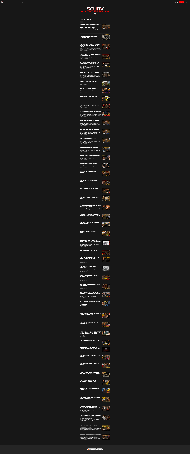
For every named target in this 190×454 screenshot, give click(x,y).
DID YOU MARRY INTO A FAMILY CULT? (89, 250)
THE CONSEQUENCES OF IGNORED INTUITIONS (88, 267)
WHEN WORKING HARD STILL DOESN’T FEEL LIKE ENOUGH (90, 150)
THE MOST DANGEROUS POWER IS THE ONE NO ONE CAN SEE (90, 391)
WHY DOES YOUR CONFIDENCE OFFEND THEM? (89, 130)
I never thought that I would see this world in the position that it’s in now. (90, 226)
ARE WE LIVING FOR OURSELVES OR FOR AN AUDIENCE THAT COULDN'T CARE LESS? (90, 175)
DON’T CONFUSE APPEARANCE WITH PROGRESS (89, 148)
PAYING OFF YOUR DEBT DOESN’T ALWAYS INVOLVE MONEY (90, 223)
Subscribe (182, 2)
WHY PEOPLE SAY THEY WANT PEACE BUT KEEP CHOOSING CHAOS (90, 367)
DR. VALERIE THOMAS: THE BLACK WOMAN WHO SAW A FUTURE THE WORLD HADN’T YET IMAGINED (90, 303)
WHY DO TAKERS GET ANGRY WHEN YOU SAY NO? (90, 356)
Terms (97, 446)
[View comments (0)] (87, 32)
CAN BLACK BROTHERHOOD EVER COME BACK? (89, 121)
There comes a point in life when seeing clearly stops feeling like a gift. (90, 261)
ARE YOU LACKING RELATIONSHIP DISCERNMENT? (88, 139)
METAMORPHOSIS (83, 38)
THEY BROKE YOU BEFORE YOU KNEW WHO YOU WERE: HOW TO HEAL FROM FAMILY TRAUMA (89, 325)
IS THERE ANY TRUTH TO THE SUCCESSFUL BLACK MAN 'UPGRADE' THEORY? (90, 156)
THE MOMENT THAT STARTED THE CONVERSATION (88, 217)
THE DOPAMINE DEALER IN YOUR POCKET (90, 340)
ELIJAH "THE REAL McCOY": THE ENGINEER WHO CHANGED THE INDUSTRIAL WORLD (90, 373)
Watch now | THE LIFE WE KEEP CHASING (87, 383)
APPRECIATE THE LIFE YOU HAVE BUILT (86, 83)
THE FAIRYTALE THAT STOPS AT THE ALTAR (87, 410)
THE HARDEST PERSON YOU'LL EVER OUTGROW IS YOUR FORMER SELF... (88, 381)
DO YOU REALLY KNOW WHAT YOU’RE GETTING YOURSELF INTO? (90, 106)
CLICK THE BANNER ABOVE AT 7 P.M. (86, 200)
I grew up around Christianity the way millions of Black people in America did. (89, 91)
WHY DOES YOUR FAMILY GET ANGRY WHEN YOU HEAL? (89, 323)
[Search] (176, 2)
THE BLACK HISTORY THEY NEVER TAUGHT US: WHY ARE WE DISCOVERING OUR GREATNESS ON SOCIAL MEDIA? (90, 26)
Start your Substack (92, 449)
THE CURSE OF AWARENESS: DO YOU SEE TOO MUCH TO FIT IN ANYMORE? (90, 258)
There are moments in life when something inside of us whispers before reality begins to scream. (89, 270)
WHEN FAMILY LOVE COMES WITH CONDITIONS (88, 251)
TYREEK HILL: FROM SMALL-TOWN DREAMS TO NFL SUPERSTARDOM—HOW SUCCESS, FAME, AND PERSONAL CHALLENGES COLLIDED (90, 332)
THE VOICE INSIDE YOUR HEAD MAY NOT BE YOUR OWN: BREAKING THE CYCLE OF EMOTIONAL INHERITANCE (90, 417)
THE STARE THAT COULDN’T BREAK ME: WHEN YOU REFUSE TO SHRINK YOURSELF (90, 215)
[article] (95, 28)
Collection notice (101, 446)
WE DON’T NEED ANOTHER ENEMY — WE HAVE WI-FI (89, 183)
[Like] (80, 32)
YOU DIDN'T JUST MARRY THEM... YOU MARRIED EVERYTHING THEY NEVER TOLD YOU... (90, 407)
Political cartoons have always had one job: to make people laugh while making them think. (90, 245)
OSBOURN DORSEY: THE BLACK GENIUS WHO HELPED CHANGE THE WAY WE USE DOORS (89, 197)
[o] (106, 27)
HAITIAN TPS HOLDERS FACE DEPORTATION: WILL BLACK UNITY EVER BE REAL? (90, 435)
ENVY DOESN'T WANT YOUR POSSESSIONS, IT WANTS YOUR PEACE (90, 398)
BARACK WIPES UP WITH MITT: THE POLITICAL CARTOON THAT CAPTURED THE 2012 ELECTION (90, 241)
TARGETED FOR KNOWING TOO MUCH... (89, 163)
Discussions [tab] (87, 21)
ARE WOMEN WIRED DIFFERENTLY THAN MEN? (88, 57)
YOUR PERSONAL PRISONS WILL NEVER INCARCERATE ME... (89, 73)
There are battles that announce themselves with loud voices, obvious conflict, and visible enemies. (90, 400)
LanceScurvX (85, 30)
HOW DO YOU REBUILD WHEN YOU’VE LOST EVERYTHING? (90, 285)
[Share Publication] (178, 2)
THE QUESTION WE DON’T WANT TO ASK (87, 158)
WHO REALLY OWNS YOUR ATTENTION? (87, 341)
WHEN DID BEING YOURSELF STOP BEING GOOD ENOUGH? (89, 276)
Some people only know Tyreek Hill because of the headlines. (90, 335)
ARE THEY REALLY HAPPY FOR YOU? (88, 96)
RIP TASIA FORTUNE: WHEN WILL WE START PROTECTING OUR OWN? (90, 206)
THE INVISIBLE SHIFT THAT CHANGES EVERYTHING (88, 358)
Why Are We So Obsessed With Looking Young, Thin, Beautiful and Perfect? (89, 279)
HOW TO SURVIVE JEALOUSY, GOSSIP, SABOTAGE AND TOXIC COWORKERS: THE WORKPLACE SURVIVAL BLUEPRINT (90, 294)
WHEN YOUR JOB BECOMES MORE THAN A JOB (88, 296)
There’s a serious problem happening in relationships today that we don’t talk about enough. (90, 142)
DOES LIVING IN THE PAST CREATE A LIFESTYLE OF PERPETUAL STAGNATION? (90, 348)
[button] (5, 2)
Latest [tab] (82, 21)
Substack (90, 451)
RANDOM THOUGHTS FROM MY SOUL (89, 81)
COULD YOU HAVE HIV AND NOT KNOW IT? (90, 188)
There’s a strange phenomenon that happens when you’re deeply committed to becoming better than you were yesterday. (90, 133)
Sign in (187, 2)
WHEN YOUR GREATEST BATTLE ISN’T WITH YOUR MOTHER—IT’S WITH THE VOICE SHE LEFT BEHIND (90, 420)
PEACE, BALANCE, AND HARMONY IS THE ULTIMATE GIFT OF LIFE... (90, 426)
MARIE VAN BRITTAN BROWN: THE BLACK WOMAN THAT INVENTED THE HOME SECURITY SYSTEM (90, 36)
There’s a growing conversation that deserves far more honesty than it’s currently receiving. (89, 67)
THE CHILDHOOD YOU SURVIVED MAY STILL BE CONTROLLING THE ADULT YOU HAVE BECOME (88, 316)
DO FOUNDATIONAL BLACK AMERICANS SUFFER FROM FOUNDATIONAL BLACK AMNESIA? (89, 64)
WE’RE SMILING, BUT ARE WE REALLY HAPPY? (89, 172)
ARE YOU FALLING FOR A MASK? (87, 104)
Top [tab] (84, 21)
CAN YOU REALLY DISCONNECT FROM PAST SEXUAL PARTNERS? (90, 55)
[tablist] (85, 22)
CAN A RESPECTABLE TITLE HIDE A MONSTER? (88, 232)
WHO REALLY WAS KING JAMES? (88, 88)
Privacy (94, 446)
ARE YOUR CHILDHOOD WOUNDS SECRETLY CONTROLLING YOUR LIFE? (90, 314)
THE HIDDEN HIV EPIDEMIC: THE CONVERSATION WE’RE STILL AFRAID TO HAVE (89, 190)
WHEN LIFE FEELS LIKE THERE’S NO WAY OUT (87, 287)
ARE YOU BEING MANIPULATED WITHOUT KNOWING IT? (90, 389)
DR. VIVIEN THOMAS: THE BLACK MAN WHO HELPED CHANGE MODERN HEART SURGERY (90, 112)
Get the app (100, 449)
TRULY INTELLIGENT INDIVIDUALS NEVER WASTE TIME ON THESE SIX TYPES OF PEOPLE (90, 45)
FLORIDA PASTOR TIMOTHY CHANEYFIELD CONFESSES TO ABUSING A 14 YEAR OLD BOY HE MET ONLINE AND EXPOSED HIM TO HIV (90, 234)
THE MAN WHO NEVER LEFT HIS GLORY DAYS (87, 350)
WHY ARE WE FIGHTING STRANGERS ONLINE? (88, 181)
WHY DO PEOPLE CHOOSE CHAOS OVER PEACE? (89, 364)
